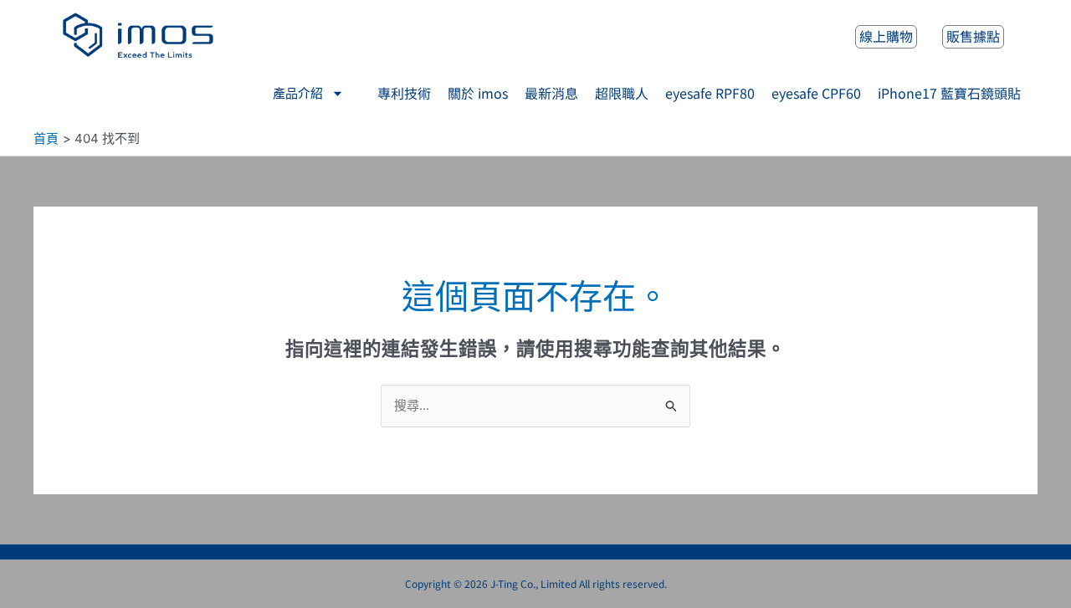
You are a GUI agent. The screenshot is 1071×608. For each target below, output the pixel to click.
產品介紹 (298, 93)
